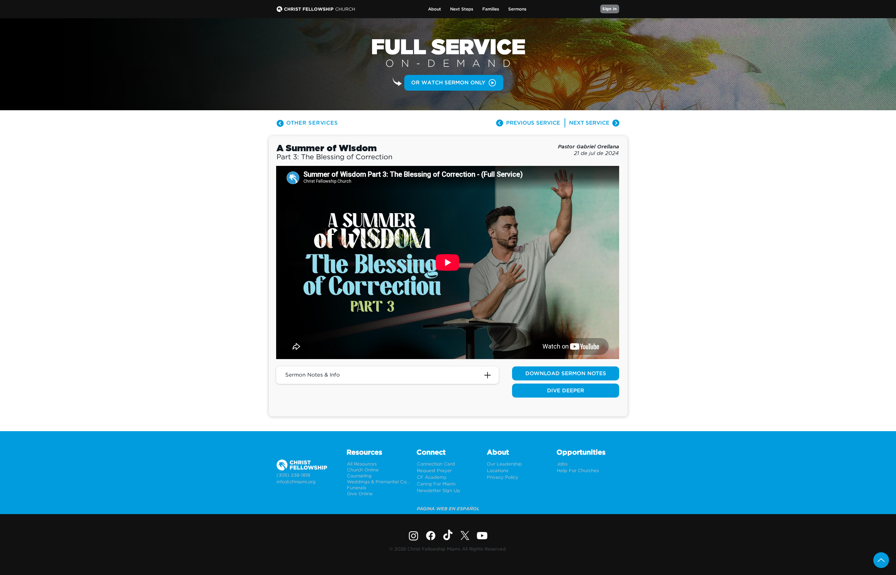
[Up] (881, 560)
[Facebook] (431, 536)
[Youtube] (482, 536)
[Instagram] (413, 536)
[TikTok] (448, 536)
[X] (465, 536)
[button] (435, 9)
